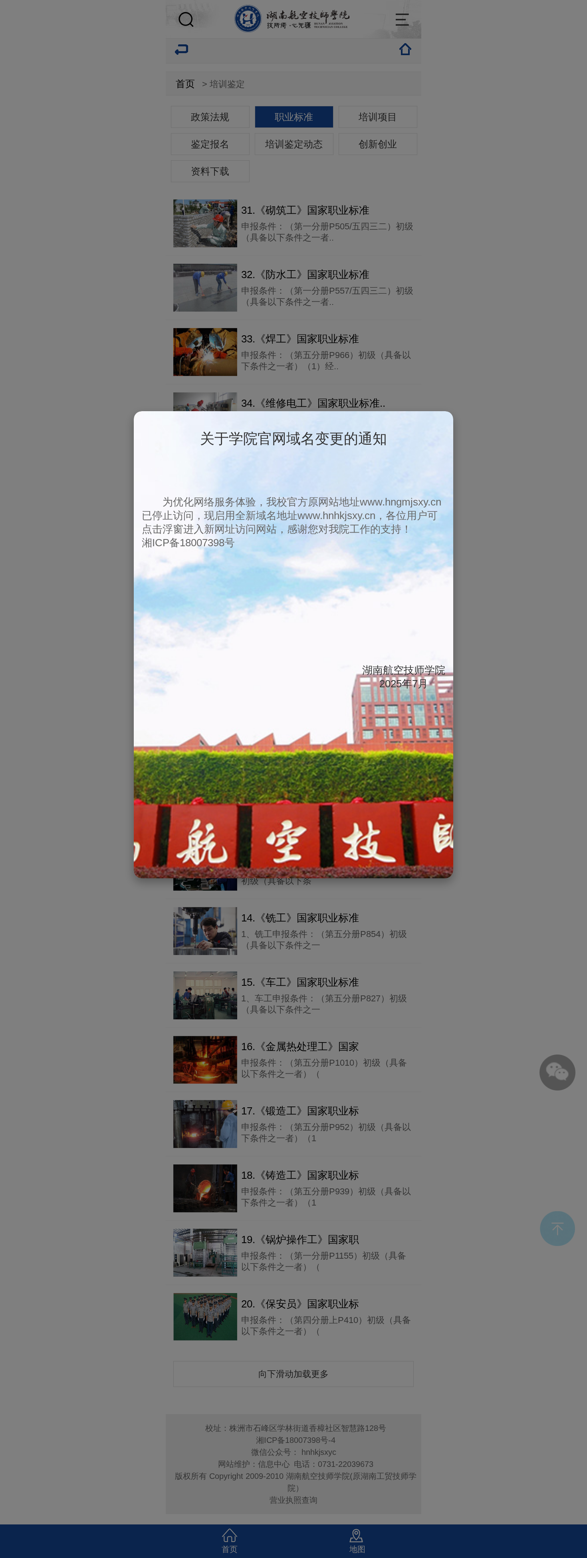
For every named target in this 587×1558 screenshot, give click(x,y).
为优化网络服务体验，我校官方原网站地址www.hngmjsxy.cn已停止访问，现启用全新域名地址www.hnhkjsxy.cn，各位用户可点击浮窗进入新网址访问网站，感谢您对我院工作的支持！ (291, 515)
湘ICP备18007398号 (188, 543)
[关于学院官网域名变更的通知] (293, 875)
